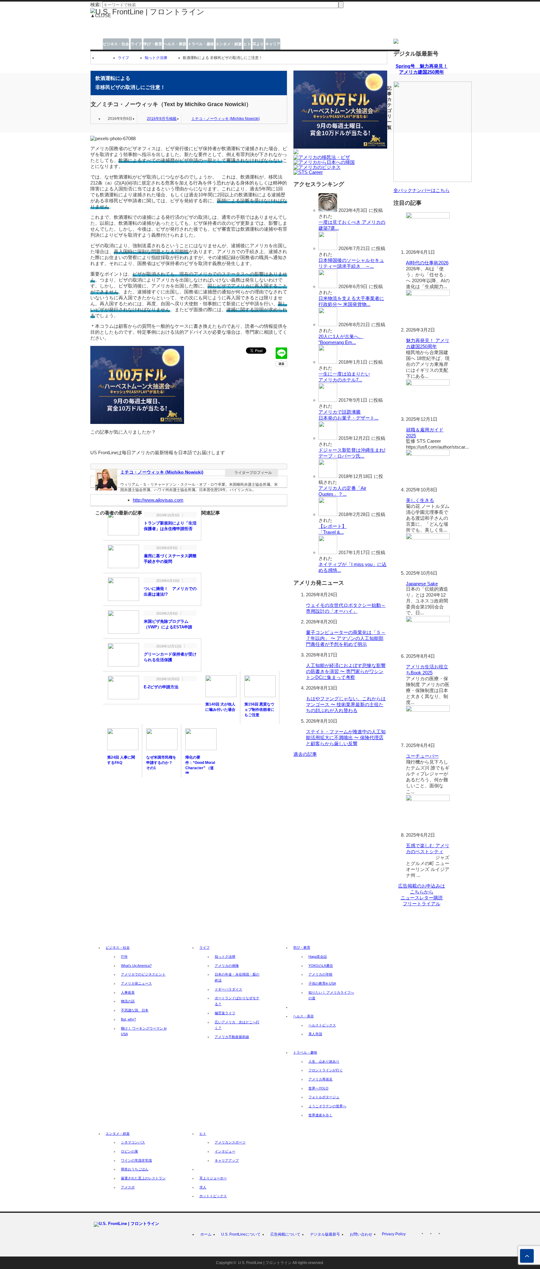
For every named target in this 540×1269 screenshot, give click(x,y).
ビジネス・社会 (116, 44)
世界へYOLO (318, 1088)
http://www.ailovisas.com (158, 500)
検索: (95, 4)
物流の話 (128, 1001)
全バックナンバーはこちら (421, 190)
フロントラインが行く (325, 1070)
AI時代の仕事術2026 (427, 262)
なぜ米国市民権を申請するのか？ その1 (161, 762)
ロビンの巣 (129, 1151)
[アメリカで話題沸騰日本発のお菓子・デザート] (327, 400)
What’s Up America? (136, 965)
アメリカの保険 (227, 965)
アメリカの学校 (320, 974)
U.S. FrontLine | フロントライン (265, 1263)
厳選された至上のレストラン (143, 1178)
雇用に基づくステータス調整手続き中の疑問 (170, 558)
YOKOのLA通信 (320, 965)
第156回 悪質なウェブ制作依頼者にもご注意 (259, 709)
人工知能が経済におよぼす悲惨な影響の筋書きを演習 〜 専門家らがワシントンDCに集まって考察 (346, 671)
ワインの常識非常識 (136, 1160)
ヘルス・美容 (175, 44)
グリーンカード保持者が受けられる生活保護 (170, 657)
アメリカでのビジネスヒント (143, 974)
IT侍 (124, 956)
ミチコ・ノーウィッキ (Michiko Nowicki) (225, 118)
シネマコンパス (133, 1142)
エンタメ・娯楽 (229, 44)
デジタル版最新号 (325, 1234)
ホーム (206, 1234)
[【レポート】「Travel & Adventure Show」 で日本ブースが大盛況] (327, 514)
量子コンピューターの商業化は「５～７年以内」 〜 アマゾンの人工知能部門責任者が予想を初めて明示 (346, 638)
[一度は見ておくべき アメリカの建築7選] (327, 210)
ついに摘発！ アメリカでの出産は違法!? (170, 591)
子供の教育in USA (322, 983)
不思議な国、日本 (134, 1010)
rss (429, 1234)
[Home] (99, 58)
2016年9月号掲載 (162, 118)
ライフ (136, 44)
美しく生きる (420, 500)
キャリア (272, 44)
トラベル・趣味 (201, 44)
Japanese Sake (422, 583)
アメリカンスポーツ (230, 1142)
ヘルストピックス (322, 1025)
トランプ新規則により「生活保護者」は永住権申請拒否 (170, 526)
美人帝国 (315, 1034)
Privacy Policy (394, 1234)
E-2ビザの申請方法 (161, 687)
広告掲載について (285, 1234)
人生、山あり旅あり (323, 1061)
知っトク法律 (156, 58)
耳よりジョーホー (213, 1178)
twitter (437, 1234)
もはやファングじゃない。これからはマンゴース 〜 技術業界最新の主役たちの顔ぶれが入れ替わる (346, 704)
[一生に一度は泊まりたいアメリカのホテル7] (327, 362)
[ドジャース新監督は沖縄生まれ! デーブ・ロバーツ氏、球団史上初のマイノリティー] (327, 438)
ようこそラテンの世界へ (327, 1106)
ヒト (247, 44)
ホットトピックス (213, 1196)
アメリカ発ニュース (136, 983)
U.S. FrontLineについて (241, 1234)
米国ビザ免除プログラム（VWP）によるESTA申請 (168, 624)
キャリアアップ (227, 1160)
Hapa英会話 (317, 956)
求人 (202, 1187)
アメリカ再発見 (320, 1079)
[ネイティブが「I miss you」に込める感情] (327, 552)
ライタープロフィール (253, 472)
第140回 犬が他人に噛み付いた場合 (220, 707)
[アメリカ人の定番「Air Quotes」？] (327, 476)
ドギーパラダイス (228, 989)
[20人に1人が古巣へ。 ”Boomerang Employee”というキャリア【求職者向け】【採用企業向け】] (327, 324)
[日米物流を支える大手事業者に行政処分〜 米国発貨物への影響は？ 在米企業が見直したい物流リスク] (327, 286)
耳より (258, 44)
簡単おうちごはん (134, 1169)
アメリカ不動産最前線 (232, 1037)
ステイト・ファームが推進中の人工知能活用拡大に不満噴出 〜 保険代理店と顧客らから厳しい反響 (346, 737)
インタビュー (225, 1151)
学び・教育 (152, 44)
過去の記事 (305, 754)
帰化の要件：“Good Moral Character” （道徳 (200, 765)
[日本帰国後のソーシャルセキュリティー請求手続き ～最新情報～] (327, 248)
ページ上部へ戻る (527, 1256)
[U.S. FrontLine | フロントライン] (147, 11)
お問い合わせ (361, 1234)
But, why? (128, 1019)
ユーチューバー (422, 756)
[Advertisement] (223, 31)
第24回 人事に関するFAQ (121, 760)
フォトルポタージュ (323, 1097)
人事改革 (128, 992)
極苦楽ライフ (225, 1013)
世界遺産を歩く (320, 1115)
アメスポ (128, 1187)
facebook (446, 1234)
